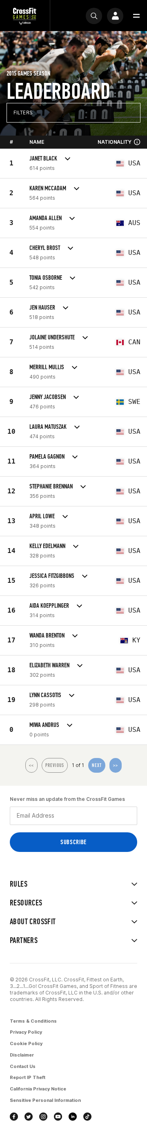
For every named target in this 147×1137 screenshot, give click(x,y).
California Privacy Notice (38, 1089)
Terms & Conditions (33, 1021)
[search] (94, 16)
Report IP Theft (27, 1077)
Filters (23, 112)
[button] (136, 16)
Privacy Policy (26, 1032)
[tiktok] (87, 1116)
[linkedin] (73, 1116)
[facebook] (14, 1116)
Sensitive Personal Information (45, 1100)
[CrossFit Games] (25, 16)
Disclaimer (22, 1055)
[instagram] (43, 1116)
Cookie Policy (26, 1043)
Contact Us (23, 1066)
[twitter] (28, 1116)
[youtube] (58, 1116)
